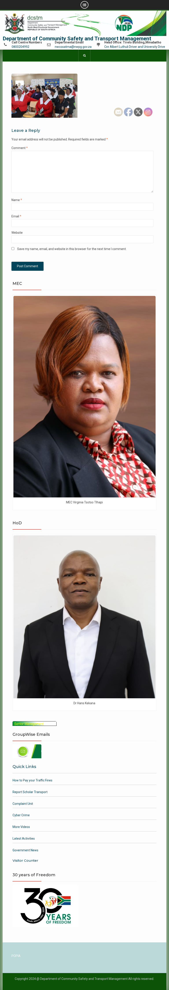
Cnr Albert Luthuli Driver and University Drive (134, 47)
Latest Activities (24, 838)
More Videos (21, 827)
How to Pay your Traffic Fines (32, 780)
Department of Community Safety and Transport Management (77, 38)
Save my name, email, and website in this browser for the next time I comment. (72, 249)
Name (16, 200)
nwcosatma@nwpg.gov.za (73, 47)
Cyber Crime (21, 815)
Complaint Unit (23, 803)
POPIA (15, 956)
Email (16, 216)
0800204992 (20, 47)
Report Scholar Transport (30, 792)
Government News (25, 850)
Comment (19, 148)
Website (17, 232)
